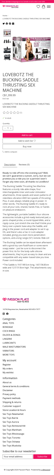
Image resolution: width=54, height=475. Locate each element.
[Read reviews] (11, 112)
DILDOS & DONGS (11, 334)
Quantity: (6, 123)
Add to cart (27, 135)
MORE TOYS (9, 354)
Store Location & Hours (14, 410)
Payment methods (11, 398)
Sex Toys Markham (12, 429)
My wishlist (8, 372)
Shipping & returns (12, 402)
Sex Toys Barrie (10, 417)
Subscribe (42, 456)
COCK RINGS (9, 331)
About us (7, 382)
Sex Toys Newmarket (13, 414)
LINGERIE (7, 338)
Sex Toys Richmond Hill (14, 425)
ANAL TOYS (8, 323)
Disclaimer (8, 390)
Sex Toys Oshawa (11, 441)
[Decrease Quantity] (5, 128)
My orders (8, 368)
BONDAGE (8, 327)
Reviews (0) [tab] (24, 164)
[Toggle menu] (48, 6)
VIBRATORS (8, 350)
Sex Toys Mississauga (13, 433)
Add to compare (11, 152)
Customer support (12, 406)
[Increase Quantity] (10, 128)
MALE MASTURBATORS (14, 346)
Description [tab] (10, 164)
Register (7, 364)
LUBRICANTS (9, 342)
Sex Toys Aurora (11, 421)
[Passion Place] (10, 6)
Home (5, 15)
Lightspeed (45, 470)
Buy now (27, 146)
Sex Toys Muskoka (12, 445)
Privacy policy (9, 394)
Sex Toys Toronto (11, 437)
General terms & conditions (16, 386)
